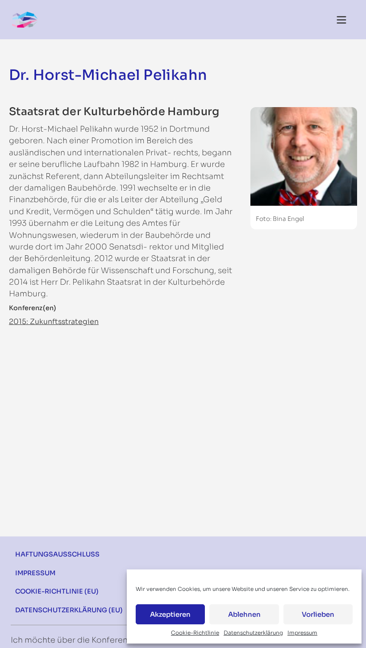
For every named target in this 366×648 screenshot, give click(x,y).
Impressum (302, 632)
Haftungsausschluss (57, 554)
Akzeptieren (170, 614)
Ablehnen (244, 614)
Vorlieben (318, 614)
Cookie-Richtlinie (195, 632)
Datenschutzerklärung (253, 632)
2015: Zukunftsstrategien (54, 321)
